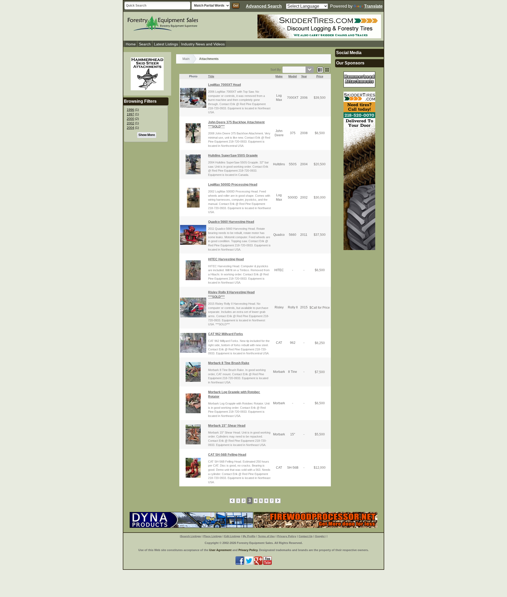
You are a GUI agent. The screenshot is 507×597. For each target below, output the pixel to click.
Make (279, 76)
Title (211, 76)
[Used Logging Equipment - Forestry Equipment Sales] (163, 22)
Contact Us (306, 536)
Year (304, 76)
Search (145, 44)
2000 (130, 119)
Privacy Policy (286, 536)
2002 (130, 123)
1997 (130, 114)
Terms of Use (266, 536)
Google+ (320, 536)
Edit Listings (232, 536)
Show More (146, 135)
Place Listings (212, 536)
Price (319, 76)
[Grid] (320, 70)
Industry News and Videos (203, 44)
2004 (130, 128)
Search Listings (191, 536)
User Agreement (220, 550)
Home (131, 44)
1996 (130, 110)
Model (292, 76)
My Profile (249, 536)
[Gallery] (327, 70)
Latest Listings (166, 44)
